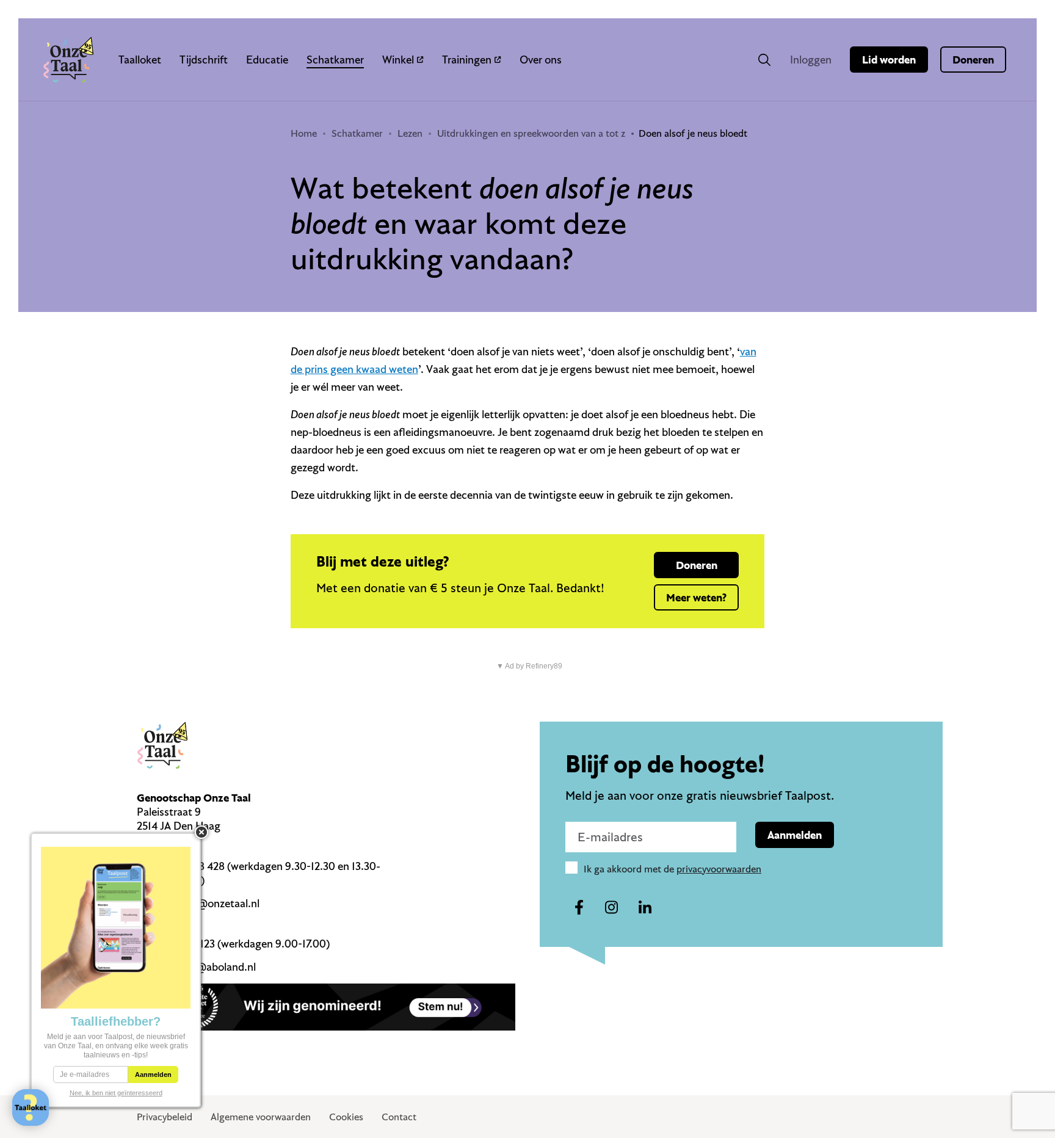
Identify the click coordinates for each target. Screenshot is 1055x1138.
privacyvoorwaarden (718, 869)
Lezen (409, 133)
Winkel (398, 60)
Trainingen (466, 60)
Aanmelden (794, 835)
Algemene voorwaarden (261, 1117)
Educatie (267, 60)
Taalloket (139, 60)
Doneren (973, 60)
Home (304, 133)
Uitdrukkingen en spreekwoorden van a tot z (531, 133)
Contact (399, 1117)
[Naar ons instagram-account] (611, 907)
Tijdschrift (203, 60)
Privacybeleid (164, 1117)
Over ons (541, 60)
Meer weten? (696, 597)
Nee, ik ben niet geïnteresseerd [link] (116, 1092)
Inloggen (811, 60)
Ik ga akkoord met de (672, 869)
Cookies (346, 1117)
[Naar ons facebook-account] (578, 907)
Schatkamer (335, 60)
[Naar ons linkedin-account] (644, 907)
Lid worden (889, 60)
